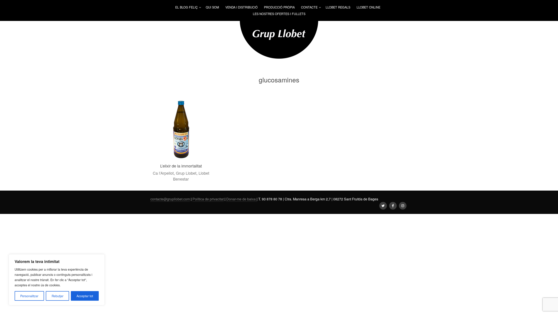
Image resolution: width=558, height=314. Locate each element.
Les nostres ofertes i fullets (279, 14)
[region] (57, 279)
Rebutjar (57, 296)
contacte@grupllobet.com (170, 198)
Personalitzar (29, 296)
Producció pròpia (279, 7)
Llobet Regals (338, 7)
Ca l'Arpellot (163, 173)
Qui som (212, 7)
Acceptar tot (85, 296)
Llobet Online (368, 7)
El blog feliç (186, 7)
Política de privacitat (208, 198)
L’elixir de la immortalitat (181, 166)
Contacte (309, 7)
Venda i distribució (241, 7)
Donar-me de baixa (241, 198)
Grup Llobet (186, 173)
